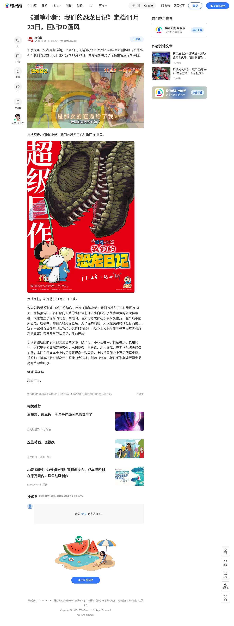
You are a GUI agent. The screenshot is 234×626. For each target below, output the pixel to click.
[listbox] (85, 445)
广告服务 (90, 600)
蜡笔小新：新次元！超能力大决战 (64, 358)
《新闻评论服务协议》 (73, 496)
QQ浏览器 (121, 600)
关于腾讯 (32, 600)
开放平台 (79, 600)
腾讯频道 (132, 600)
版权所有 (90, 615)
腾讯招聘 (100, 600)
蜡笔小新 (88, 50)
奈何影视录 (33, 429)
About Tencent (45, 600)
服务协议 (58, 600)
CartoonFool (34, 484)
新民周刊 (32, 457)
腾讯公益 (111, 600)
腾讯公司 (81, 615)
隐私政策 (69, 600)
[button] (197, 30)
